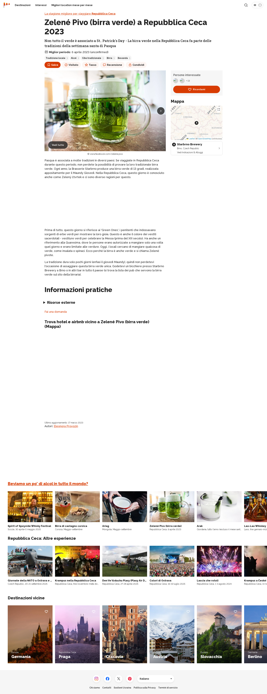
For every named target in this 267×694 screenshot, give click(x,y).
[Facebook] (107, 678)
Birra (109, 58)
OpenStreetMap (204, 139)
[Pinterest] (130, 678)
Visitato (73, 64)
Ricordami (199, 89)
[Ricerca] (246, 5)
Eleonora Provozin (66, 426)
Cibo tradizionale (91, 58)
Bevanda (123, 58)
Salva (54, 64)
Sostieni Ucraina (122, 687)
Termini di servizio (168, 687)
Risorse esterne (61, 302)
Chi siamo (94, 687)
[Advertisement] (105, 203)
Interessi (41, 5)
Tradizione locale (55, 58)
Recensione (114, 64)
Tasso (92, 64)
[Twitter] (118, 678)
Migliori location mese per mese (72, 5)
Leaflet (191, 139)
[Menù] (257, 5)
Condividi (138, 64)
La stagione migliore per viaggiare (79, 13)
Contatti (106, 687)
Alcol (73, 58)
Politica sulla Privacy (145, 687)
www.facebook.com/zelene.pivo (106, 154)
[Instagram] (96, 678)
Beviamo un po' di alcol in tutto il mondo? (48, 483)
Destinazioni (22, 5)
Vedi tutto (58, 145)
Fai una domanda (55, 311)
